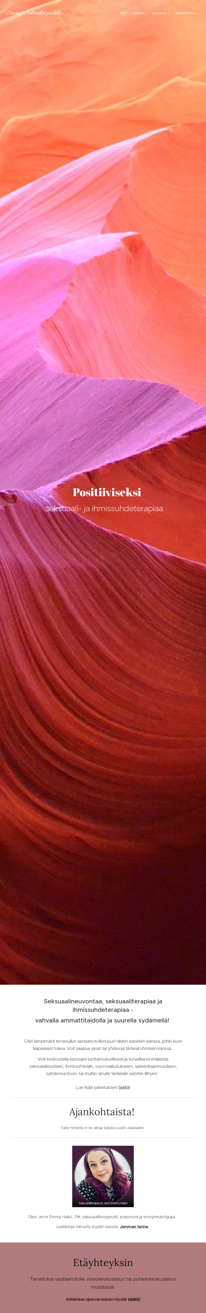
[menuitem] (124, 13)
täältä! (124, 1087)
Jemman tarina (134, 1226)
